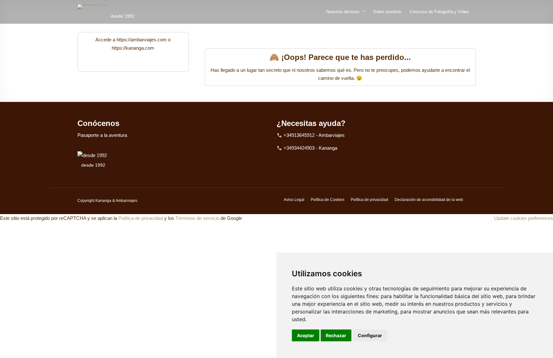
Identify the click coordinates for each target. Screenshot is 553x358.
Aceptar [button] (305, 335)
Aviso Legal (294, 199)
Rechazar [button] (336, 335)
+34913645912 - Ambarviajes (314, 135)
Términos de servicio (197, 218)
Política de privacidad (369, 199)
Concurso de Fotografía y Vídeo (439, 11)
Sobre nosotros (387, 11)
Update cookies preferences (523, 218)
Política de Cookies (327, 199)
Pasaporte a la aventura (102, 135)
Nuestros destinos (343, 11)
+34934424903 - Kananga (310, 148)
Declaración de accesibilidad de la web (429, 199)
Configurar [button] (370, 335)
